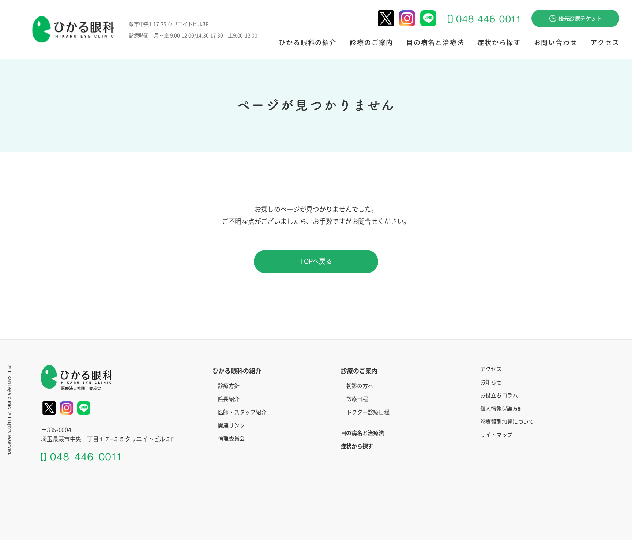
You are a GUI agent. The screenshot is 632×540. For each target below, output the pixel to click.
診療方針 (229, 386)
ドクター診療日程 (368, 412)
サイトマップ (496, 435)
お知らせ (491, 382)
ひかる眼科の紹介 (307, 42)
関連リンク (231, 425)
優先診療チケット (580, 18)
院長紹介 (229, 399)
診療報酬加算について (507, 421)
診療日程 (357, 399)
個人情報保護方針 (501, 408)
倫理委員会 (231, 438)
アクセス (604, 42)
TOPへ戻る (316, 261)
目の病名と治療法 (435, 42)
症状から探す (499, 42)
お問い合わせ (556, 42)
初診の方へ (359, 386)
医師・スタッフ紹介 (242, 412)
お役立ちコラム (499, 395)
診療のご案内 (371, 42)
